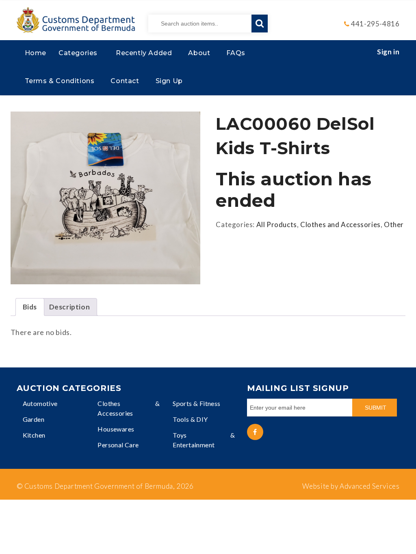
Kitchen (34, 435)
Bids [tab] (30, 307)
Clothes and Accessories (340, 224)
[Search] (259, 23)
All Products (276, 224)
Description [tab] (69, 307)
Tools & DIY (190, 419)
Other (394, 224)
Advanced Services (369, 486)
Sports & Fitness (196, 403)
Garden (33, 419)
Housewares (116, 429)
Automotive (40, 403)
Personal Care (118, 445)
